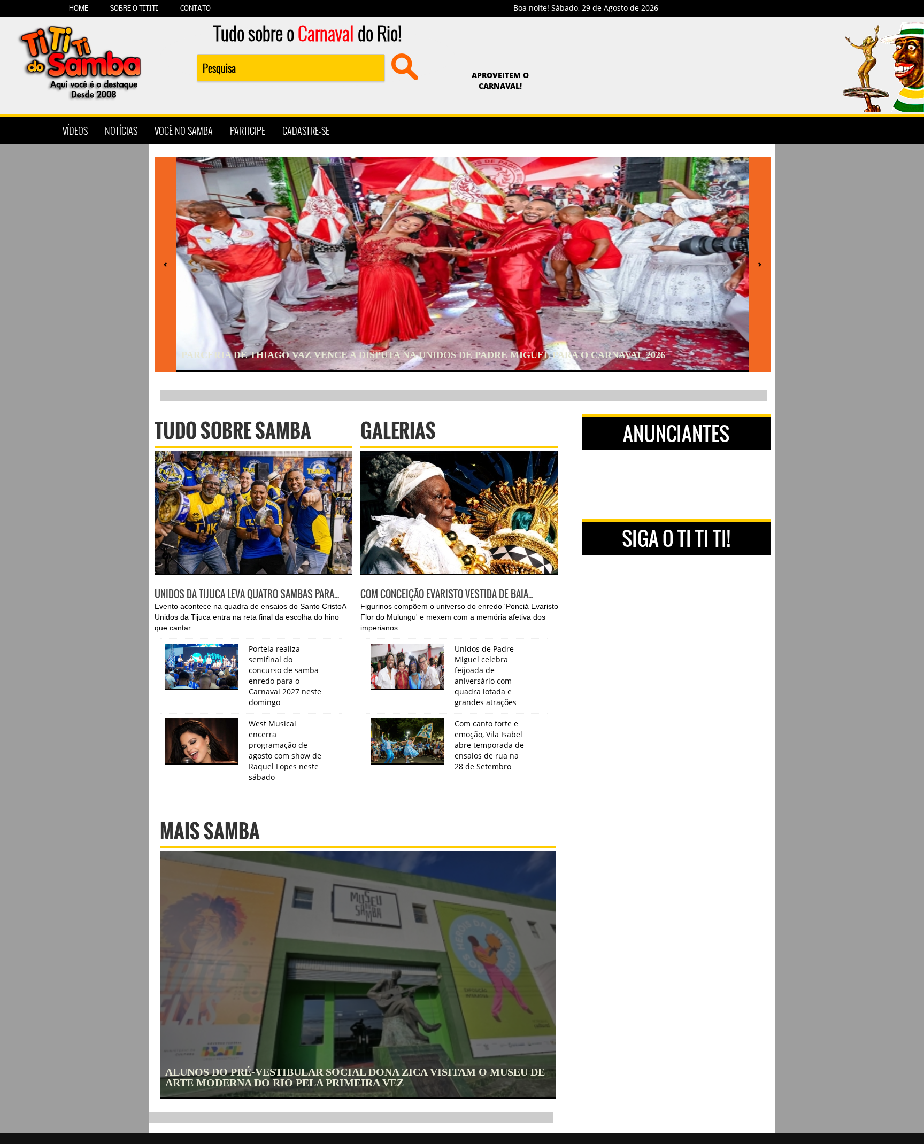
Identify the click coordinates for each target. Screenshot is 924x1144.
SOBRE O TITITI (134, 8)
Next (791, 153)
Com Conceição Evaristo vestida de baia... (446, 594)
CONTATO (195, 8)
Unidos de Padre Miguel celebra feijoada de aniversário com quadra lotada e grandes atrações (486, 675)
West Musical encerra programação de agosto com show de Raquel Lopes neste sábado (285, 750)
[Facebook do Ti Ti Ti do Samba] (548, 130)
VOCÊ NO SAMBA (184, 130)
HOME (78, 8)
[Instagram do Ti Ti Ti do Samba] (602, 130)
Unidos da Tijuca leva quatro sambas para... (247, 594)
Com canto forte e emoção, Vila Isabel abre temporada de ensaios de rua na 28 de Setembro (489, 744)
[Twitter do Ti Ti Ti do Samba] (575, 130)
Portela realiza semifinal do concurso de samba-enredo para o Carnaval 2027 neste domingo (285, 675)
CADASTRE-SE (305, 130)
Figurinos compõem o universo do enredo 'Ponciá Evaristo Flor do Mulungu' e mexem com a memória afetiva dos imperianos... (459, 617)
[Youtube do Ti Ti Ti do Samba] (628, 130)
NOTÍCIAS (121, 130)
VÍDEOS (75, 130)
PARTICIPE (247, 130)
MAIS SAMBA (210, 830)
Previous (133, 153)
